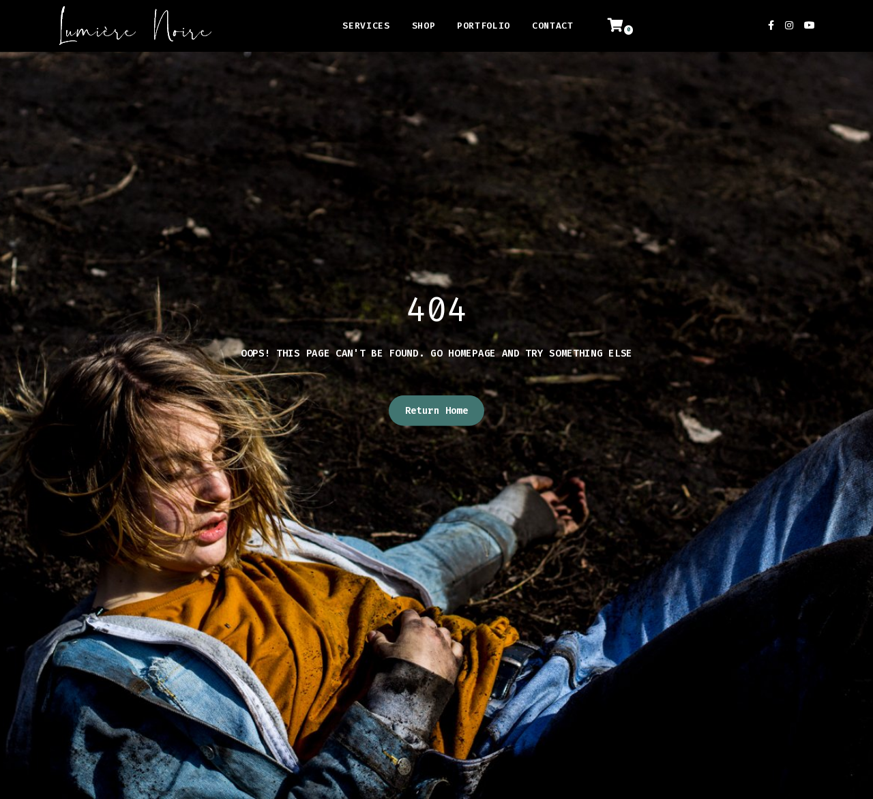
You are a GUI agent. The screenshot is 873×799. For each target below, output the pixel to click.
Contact (553, 25)
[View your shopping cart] (623, 26)
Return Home (437, 410)
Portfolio (483, 25)
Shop (424, 25)
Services (365, 25)
